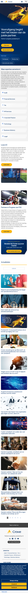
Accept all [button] (14, 584)
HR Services (17, 555)
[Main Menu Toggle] (2, 1)
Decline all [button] (14, 587)
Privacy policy (4, 591)
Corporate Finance (8, 555)
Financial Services (12, 553)
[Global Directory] (22, 1)
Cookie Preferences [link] (15, 542)
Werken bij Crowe (7, 50)
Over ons (6, 45)
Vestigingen (5, 59)
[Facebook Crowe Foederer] (13, 539)
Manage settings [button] (14, 580)
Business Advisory (15, 557)
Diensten (6, 550)
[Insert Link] (18, 539)
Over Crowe (7, 562)
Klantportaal (15, 59)
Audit (5, 553)
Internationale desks (7, 63)
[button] (26, 564)
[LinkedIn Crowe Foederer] (10, 539)
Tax (19, 553)
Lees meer (6, 164)
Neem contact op (14, 525)
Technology (7, 557)
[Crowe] (8, 2)
